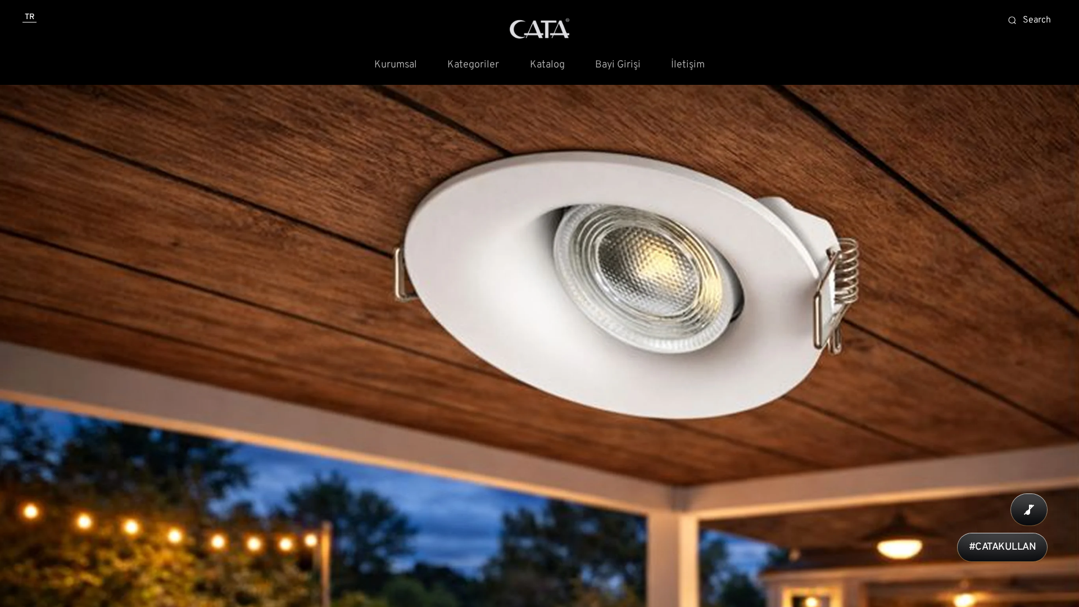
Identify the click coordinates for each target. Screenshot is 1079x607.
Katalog (547, 65)
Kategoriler (473, 65)
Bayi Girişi (618, 65)
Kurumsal (395, 65)
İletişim (688, 65)
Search (1037, 20)
